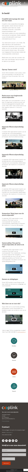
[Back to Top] (24, 467)
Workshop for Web (18, 471)
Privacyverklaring (5, 421)
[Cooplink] (12, 3)
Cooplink (15, 469)
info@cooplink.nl (21, 332)
